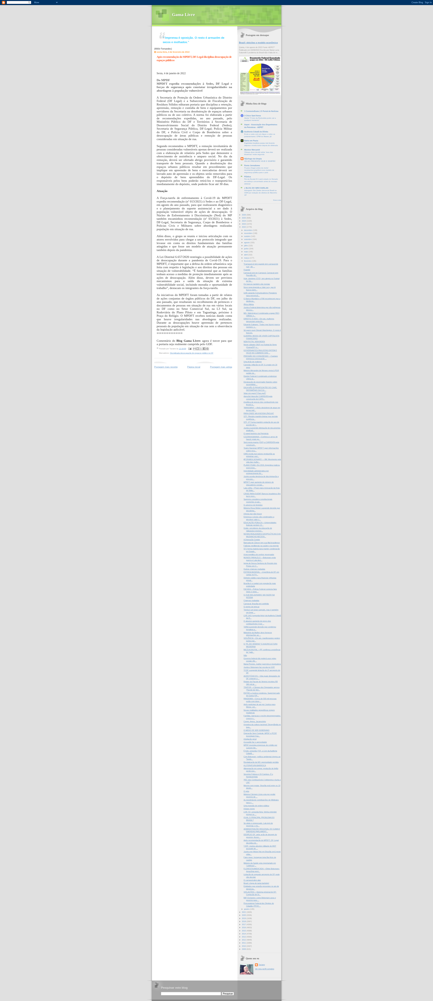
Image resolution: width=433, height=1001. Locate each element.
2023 (244, 224)
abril (246, 255)
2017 (244, 924)
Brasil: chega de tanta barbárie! (256, 883)
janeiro (247, 909)
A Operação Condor (252, 540)
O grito (246, 791)
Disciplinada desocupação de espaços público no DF (191, 353)
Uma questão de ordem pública (256, 806)
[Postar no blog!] (197, 348)
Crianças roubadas (251, 600)
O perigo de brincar (251, 607)
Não (245, 655)
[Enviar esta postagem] (190, 349)
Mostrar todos (277, 200)
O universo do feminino (253, 505)
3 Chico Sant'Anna (252, 116)
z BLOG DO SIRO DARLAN (256, 188)
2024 (244, 221)
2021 (244, 912)
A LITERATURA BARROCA (255, 765)
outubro (247, 236)
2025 (244, 218)
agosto (247, 243)
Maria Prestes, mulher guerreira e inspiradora (262, 664)
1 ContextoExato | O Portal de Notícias (261, 111)
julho (246, 246)
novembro (248, 233)
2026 (244, 215)
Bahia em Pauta (251, 141)
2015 (244, 931)
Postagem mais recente (166, 367)
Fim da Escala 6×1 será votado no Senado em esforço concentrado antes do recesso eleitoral (261, 181)
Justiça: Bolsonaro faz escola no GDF (259, 667)
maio (246, 252)
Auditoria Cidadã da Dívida (256, 132)
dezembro (248, 230)
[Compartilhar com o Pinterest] (207, 348)
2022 (244, 227)
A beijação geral (250, 739)
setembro (248, 239)
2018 (244, 921)
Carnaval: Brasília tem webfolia (256, 604)
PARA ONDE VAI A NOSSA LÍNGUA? (259, 413)
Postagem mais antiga (221, 367)
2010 (244, 946)
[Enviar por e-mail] (194, 348)
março (247, 258)
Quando (247, 270)
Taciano (261, 965)
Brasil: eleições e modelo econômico (258, 42)
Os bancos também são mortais (257, 284)
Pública (247, 177)
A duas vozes (249, 809)
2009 (244, 949)
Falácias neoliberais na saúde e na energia (261, 546)
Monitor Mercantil (252, 150)
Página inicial (193, 367)
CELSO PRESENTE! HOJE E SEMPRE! (260, 161)
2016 (244, 927)
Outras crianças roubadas (254, 569)
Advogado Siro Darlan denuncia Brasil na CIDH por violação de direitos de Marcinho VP (260, 192)
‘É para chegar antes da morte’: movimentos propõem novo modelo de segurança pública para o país (259, 170)
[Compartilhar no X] (201, 348)
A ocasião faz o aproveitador (255, 742)
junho (246, 249)
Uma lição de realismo (253, 362)
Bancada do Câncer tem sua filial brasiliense (262, 543)
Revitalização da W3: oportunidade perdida (261, 762)
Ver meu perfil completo (264, 969)
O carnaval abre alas (252, 880)
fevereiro (248, 261)
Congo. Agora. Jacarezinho (255, 721)
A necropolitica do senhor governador (259, 554)
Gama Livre (183, 14)
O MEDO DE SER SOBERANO (256, 730)
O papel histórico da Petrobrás (256, 433)
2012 (244, 940)
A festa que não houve (253, 514)
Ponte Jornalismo (252, 165)
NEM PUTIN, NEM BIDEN (254, 342)
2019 (244, 918)
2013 (244, 937)
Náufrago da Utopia (253, 159)
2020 (244, 915)
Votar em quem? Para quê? (255, 393)
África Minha (249, 304)
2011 (244, 943)
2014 (244, 934)
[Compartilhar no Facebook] (204, 348)
